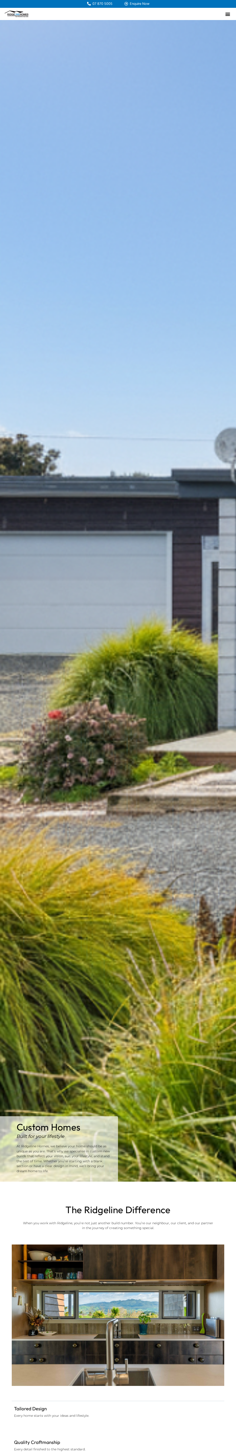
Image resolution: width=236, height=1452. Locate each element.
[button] (227, 14)
